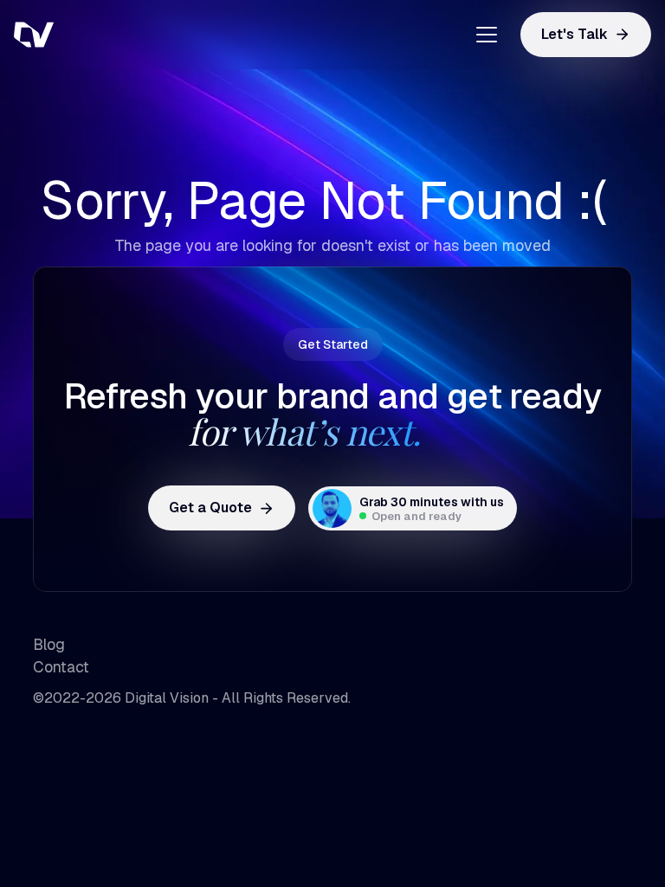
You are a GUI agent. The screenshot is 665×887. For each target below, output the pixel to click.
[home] (100, 34)
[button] (480, 34)
